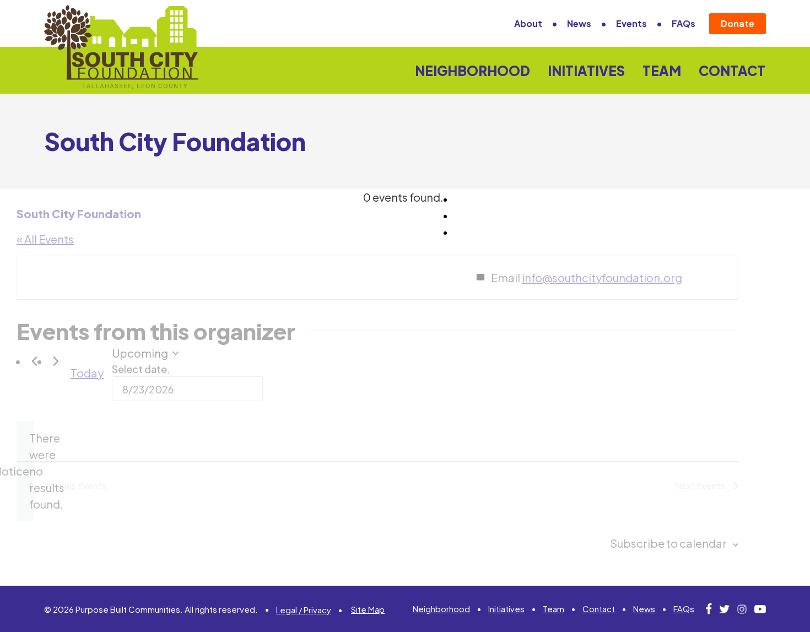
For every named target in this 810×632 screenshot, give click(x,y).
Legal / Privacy (303, 609)
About (528, 23)
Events (631, 23)
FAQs (683, 23)
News (579, 23)
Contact (732, 70)
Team (661, 70)
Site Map (368, 609)
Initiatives (586, 70)
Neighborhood (472, 70)
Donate (737, 23)
